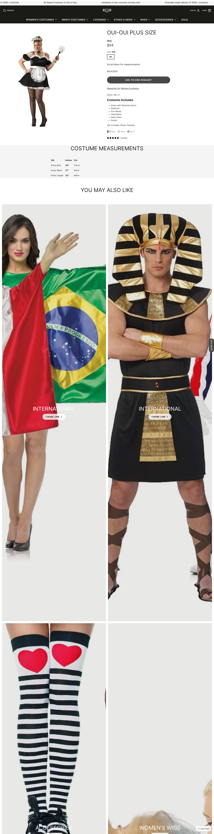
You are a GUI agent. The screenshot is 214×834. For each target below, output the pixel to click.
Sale (184, 19)
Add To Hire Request (138, 80)
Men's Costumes (73, 19)
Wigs (143, 19)
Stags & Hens (123, 19)
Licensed (99, 19)
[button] (113, 138)
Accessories (164, 19)
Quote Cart (211, 345)
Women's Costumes (40, 19)
